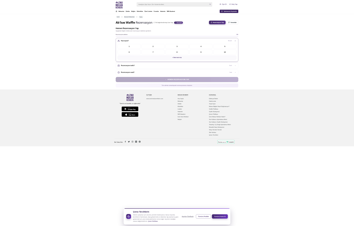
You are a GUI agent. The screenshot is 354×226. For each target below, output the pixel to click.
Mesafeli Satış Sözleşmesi (216, 127)
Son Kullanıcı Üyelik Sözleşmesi (218, 122)
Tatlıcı (140, 17)
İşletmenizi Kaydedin (230, 11)
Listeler (180, 109)
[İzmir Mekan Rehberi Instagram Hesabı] (133, 142)
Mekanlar (121, 11)
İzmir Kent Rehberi (183, 116)
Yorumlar (233, 22)
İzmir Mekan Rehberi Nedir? (217, 116)
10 (225, 52)
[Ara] (210, 4)
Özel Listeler (148, 11)
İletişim (180, 119)
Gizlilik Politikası (213, 109)
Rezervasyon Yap (218, 22)
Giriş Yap (234, 4)
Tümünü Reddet (203, 216)
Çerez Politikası (213, 114)
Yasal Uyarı (212, 103)
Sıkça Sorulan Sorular (215, 129)
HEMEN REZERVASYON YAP (177, 79)
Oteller (128, 11)
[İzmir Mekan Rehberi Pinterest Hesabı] (140, 142)
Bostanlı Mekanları (129, 17)
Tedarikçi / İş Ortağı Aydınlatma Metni (220, 124)
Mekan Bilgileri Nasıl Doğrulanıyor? (219, 106)
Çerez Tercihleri (213, 135)
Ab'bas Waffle (125, 22)
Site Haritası (212, 132)
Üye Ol (224, 4)
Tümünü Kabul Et (220, 216)
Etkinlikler (140, 11)
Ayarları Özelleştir (188, 216)
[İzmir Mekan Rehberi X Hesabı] (129, 142)
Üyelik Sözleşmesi (214, 111)
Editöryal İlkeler (213, 98)
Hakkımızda (212, 101)
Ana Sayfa (181, 98)
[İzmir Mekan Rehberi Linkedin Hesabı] (136, 142)
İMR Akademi (171, 11)
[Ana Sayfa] (116, 11)
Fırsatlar (156, 11)
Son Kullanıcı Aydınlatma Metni (218, 119)
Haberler (162, 11)
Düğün (133, 11)
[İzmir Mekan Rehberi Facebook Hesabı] (125, 142)
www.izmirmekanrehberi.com (154, 98)
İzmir (118, 17)
